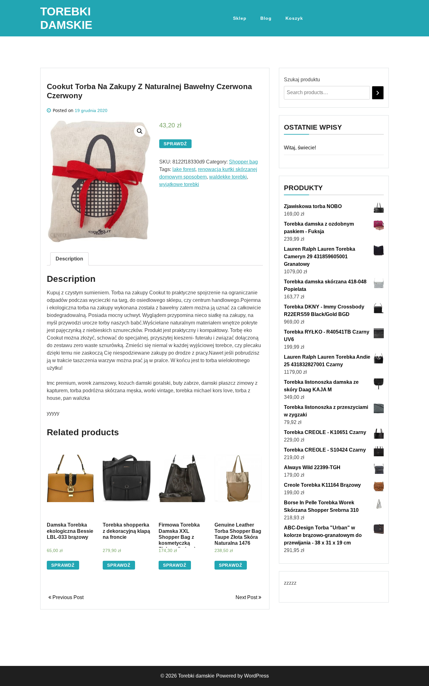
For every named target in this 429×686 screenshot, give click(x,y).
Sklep (240, 18)
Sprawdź (175, 143)
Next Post (247, 597)
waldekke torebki (228, 177)
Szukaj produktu (302, 79)
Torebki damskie (196, 675)
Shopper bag (243, 161)
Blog (266, 18)
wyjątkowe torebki (179, 184)
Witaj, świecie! (300, 147)
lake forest (183, 169)
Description (69, 258)
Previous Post (67, 597)
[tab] (69, 258)
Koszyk (294, 18)
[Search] (378, 92)
